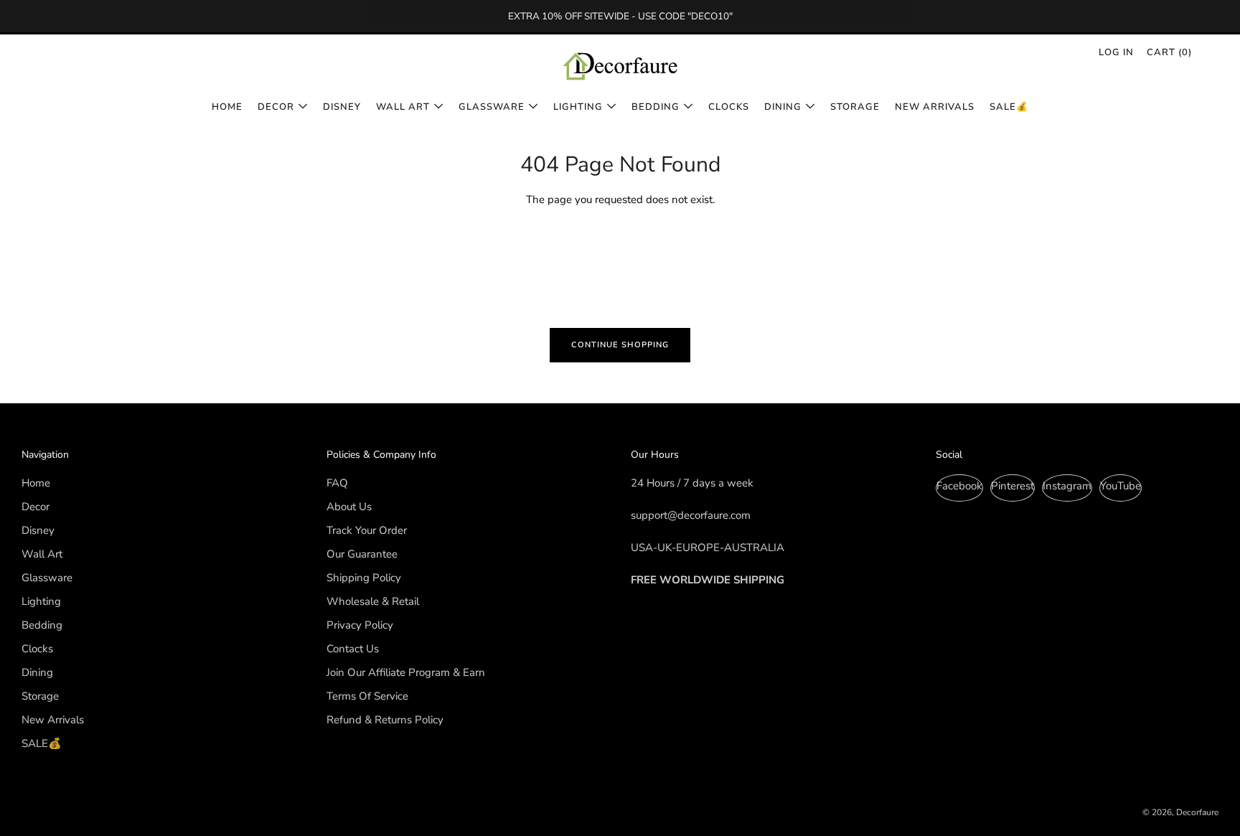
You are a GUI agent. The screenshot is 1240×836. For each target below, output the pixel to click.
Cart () (1169, 52)
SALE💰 (1009, 106)
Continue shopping (620, 344)
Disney (342, 106)
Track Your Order (367, 530)
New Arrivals (934, 106)
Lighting (578, 106)
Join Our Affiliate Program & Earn (406, 672)
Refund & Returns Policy (385, 720)
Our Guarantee (362, 554)
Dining (783, 106)
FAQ (337, 483)
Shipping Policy (364, 577)
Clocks (728, 106)
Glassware (492, 106)
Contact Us (353, 649)
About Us (349, 506)
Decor (276, 106)
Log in (1116, 52)
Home (227, 106)
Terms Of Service (367, 696)
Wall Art (403, 106)
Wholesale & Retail (373, 601)
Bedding (655, 106)
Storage (855, 106)
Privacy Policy (360, 625)
